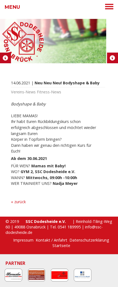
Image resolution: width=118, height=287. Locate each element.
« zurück (18, 201)
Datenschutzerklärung (89, 240)
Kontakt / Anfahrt (51, 240)
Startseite (61, 245)
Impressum (23, 240)
